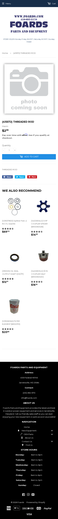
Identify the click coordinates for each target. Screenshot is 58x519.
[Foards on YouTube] (33, 495)
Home (5, 53)
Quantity (6, 145)
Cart (54, 3)
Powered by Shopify (35, 502)
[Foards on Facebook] (23, 495)
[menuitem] (29, 427)
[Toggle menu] (52, 430)
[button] (8, 229)
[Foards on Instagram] (28, 495)
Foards (21, 502)
